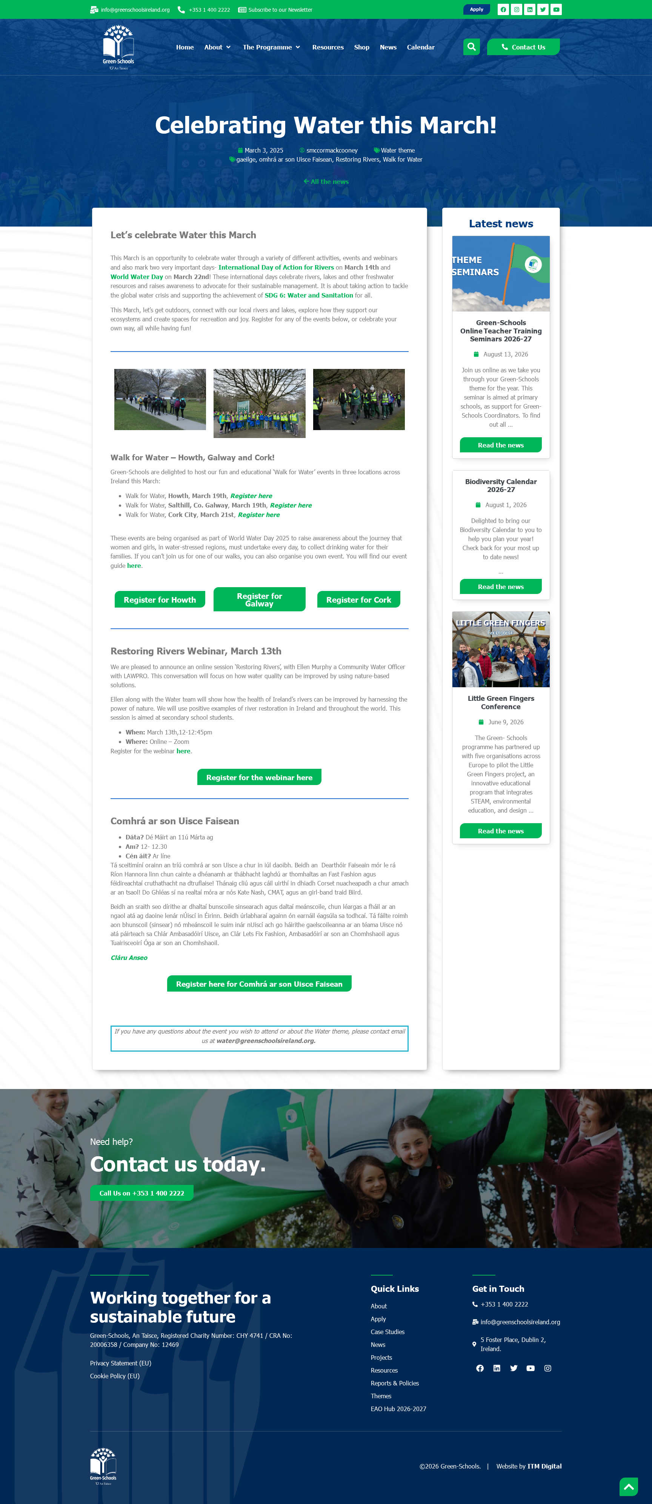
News (378, 1344)
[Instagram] (516, 9)
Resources (384, 1370)
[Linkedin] (529, 9)
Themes (381, 1396)
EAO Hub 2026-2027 (398, 1409)
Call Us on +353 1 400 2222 (142, 1193)
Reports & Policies (395, 1383)
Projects (381, 1357)
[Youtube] (556, 9)
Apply (378, 1319)
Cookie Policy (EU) (115, 1376)
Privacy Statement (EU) (120, 1363)
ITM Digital (544, 1466)
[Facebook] (503, 9)
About (379, 1306)
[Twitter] (543, 9)
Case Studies (387, 1332)
